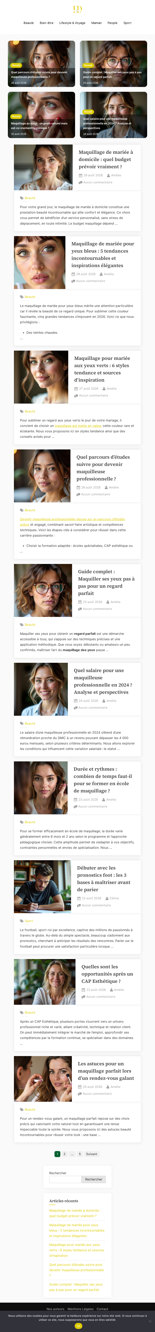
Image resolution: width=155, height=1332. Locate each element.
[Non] (150, 1321)
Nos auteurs (55, 1309)
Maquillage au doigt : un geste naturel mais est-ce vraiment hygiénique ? (39, 126)
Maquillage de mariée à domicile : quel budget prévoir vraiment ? (106, 159)
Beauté (29, 23)
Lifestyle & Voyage (72, 23)
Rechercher (57, 1173)
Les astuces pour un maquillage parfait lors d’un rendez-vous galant (106, 1070)
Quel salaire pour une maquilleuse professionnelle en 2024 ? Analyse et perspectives (107, 123)
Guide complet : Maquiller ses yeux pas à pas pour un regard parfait (112, 74)
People (112, 23)
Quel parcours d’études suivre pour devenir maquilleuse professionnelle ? (39, 74)
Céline (114, 898)
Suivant (91, 1154)
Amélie (116, 175)
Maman (96, 23)
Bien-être (46, 23)
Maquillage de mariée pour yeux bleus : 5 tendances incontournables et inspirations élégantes (76, 1230)
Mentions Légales (81, 1309)
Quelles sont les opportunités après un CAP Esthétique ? (107, 973)
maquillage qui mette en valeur (78, 426)
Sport (127, 23)
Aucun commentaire (97, 182)
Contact (102, 1309)
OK (79, 1326)
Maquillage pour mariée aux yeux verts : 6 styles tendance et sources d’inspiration (76, 1250)
